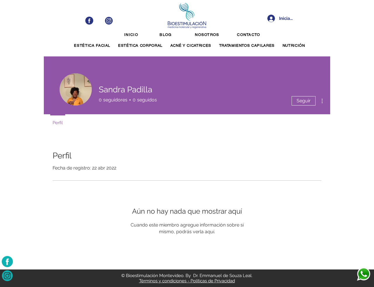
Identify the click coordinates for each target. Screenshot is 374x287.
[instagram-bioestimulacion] (7, 275)
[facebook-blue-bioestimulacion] (89, 21)
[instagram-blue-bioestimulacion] (109, 21)
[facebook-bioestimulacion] (7, 261)
